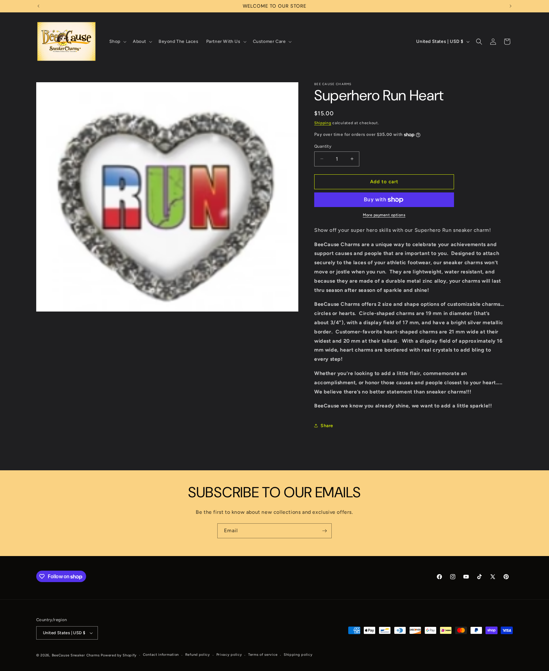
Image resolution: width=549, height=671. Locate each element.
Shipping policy (298, 655)
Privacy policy (229, 655)
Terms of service (262, 655)
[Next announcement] (511, 6)
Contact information (161, 655)
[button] (117, 41)
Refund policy (197, 655)
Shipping (322, 123)
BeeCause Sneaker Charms (76, 655)
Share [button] (327, 425)
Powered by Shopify (119, 655)
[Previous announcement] (38, 6)
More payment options (384, 215)
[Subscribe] (324, 530)
